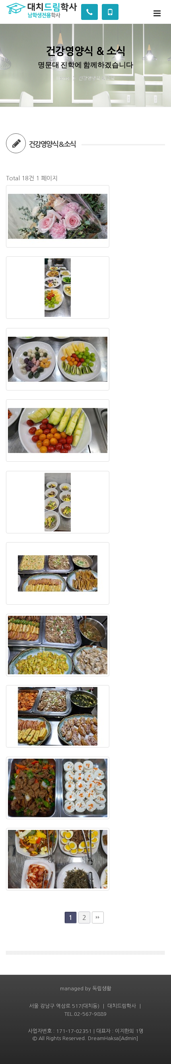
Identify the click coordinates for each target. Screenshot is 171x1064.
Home (63, 78)
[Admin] (128, 1038)
